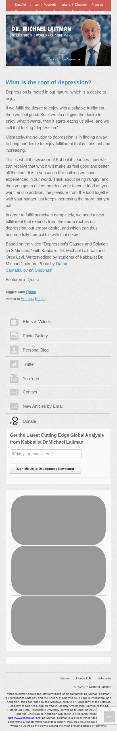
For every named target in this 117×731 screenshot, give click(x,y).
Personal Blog (36, 350)
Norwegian (60, 11)
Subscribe (104, 678)
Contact (30, 391)
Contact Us (84, 678)
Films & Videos (37, 321)
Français (97, 4)
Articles (27, 299)
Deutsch (81, 4)
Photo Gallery (35, 335)
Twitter (29, 364)
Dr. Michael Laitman (41, 29)
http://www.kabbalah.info (24, 717)
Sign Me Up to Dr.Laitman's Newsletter (45, 468)
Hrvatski (78, 11)
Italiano (65, 4)
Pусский (50, 4)
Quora (33, 279)
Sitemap (64, 678)
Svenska (41, 11)
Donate (29, 421)
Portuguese (23, 11)
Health (40, 299)
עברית (34, 4)
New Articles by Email (43, 406)
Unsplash (43, 270)
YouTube (31, 378)
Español (20, 4)
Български (96, 11)
